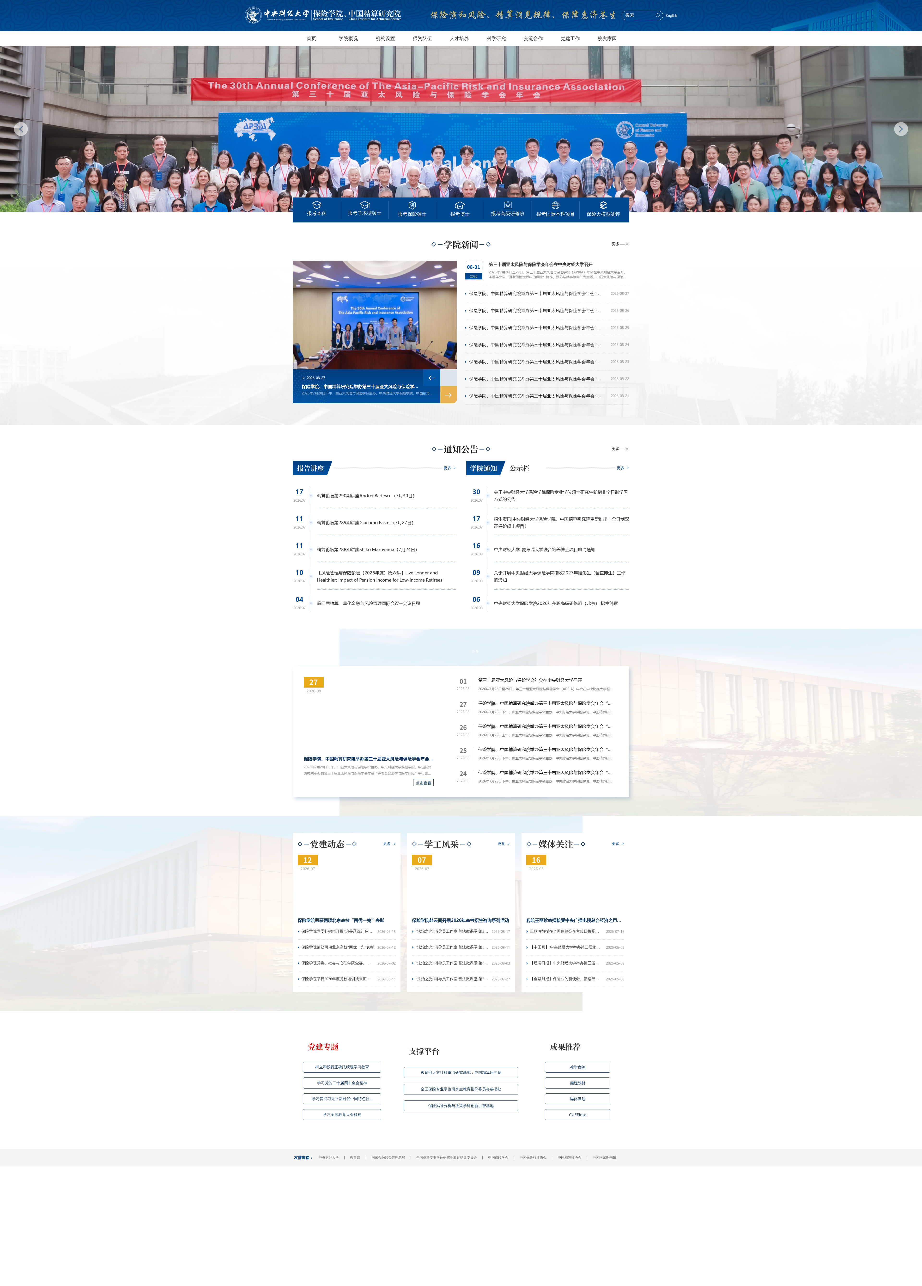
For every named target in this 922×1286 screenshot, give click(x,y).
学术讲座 (469, 1202)
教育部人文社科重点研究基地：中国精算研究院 (461, 1073)
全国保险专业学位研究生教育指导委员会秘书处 (461, 1089)
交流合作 (533, 38)
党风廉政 (553, 1196)
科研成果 (469, 1190)
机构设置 (385, 38)
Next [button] (901, 129)
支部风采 (553, 1184)
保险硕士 (427, 1196)
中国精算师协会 (573, 1157)
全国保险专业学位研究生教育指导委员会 (450, 1157)
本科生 (425, 1184)
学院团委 (343, 1230)
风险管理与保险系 (349, 1184)
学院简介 (301, 1184)
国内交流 (511, 1190)
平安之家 (553, 1207)
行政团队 (385, 1202)
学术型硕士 (428, 1190)
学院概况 (348, 38)
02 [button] (461, 186)
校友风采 (595, 1190)
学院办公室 (344, 1202)
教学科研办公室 (348, 1213)
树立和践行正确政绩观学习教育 (342, 1067)
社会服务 (469, 1207)
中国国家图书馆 (608, 1157)
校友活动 (595, 1184)
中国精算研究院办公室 (353, 1207)
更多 (615, 244)
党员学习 (553, 1190)
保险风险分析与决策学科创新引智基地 (461, 1106)
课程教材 (577, 1082)
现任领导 (301, 1190)
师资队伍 (422, 38)
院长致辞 (301, 1196)
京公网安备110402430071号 (475, 1278)
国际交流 (511, 1184)
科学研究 (496, 38)
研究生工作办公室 (349, 1225)
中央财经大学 (332, 1157)
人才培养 (459, 38)
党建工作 (570, 38)
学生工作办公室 (348, 1219)
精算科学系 (344, 1190)
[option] (375, 332)
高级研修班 (428, 1213)
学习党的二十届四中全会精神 (342, 1083)
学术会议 (469, 1196)
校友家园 (607, 38)
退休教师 (385, 1213)
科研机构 (469, 1184)
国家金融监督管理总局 (392, 1157)
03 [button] (470, 186)
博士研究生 (428, 1202)
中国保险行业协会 (536, 1157)
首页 (311, 38)
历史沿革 (301, 1202)
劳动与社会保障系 (349, 1196)
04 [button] (479, 186)
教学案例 (577, 1067)
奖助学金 (427, 1219)
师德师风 (553, 1202)
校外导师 (385, 1207)
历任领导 (301, 1207)
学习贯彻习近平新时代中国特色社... (342, 1099)
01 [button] (447, 181)
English (671, 15)
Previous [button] (21, 129)
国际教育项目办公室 (351, 1248)
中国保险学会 (502, 1157)
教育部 (359, 1157)
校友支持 (595, 1196)
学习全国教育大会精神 (342, 1115)
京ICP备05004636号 (440, 1278)
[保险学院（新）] (323, 15)
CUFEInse (577, 1114)
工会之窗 (553, 1213)
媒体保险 (577, 1098)
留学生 (425, 1207)
